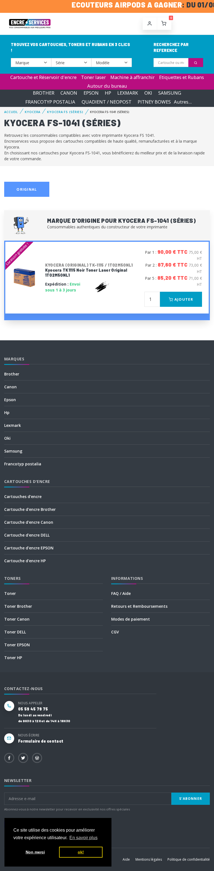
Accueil (11, 112)
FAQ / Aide (121, 593)
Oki (7, 438)
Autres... (183, 102)
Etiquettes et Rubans (181, 77)
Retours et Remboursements (139, 606)
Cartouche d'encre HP (25, 560)
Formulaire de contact (40, 741)
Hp (6, 412)
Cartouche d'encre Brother (30, 509)
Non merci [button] (35, 852)
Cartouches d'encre (23, 496)
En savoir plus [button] (83, 837)
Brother (11, 374)
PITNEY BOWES (154, 102)
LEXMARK (127, 93)
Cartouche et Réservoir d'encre (43, 77)
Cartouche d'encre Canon (28, 522)
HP (108, 93)
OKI (148, 93)
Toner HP (13, 657)
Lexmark (12, 425)
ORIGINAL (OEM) (26, 192)
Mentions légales (148, 859)
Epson (10, 399)
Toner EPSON (17, 644)
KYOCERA (32, 112)
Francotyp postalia (22, 463)
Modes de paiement (130, 619)
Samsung (13, 451)
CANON (68, 93)
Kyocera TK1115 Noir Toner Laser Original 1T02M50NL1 (89, 270)
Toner (10, 593)
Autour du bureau (107, 86)
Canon (10, 386)
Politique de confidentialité (188, 859)
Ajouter (183, 299)
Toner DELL (15, 632)
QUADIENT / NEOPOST (107, 102)
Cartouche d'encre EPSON (29, 548)
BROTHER (43, 93)
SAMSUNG (169, 93)
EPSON (91, 93)
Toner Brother (18, 606)
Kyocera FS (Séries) (65, 112)
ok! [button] (81, 852)
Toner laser (93, 77)
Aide (126, 859)
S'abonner (190, 798)
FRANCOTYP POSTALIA (50, 102)
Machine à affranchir (132, 77)
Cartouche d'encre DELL (27, 535)
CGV (115, 632)
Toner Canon (17, 619)
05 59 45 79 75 (33, 709)
